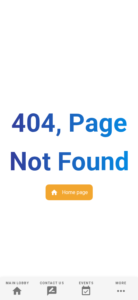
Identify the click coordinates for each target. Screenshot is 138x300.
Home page (74, 192)
